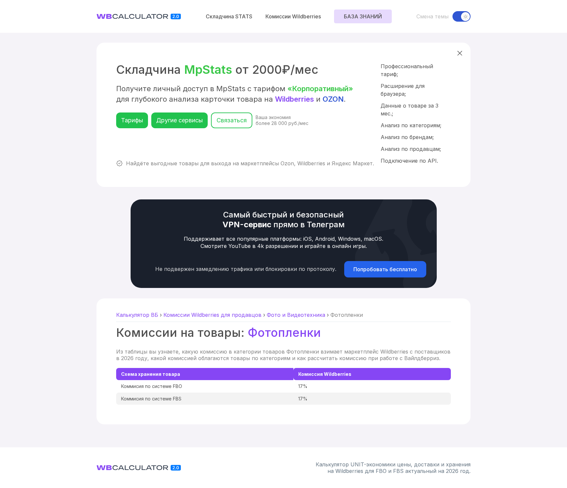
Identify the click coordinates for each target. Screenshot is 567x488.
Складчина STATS (229, 16)
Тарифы (132, 120)
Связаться (232, 120)
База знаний (363, 16)
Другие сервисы (179, 120)
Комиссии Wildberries (293, 16)
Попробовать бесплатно (385, 269)
